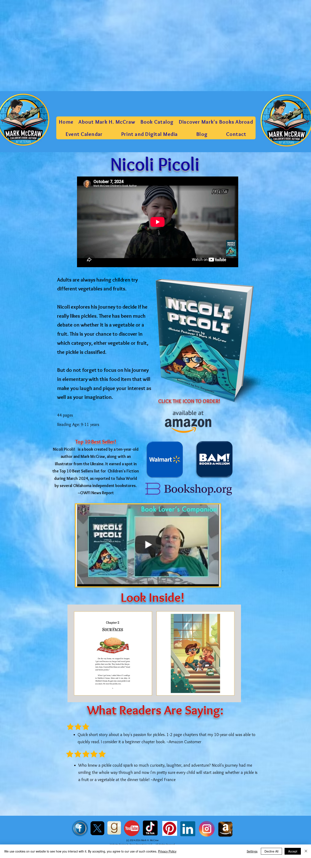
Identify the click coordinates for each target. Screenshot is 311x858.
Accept (292, 851)
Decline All (271, 851)
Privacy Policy (167, 851)
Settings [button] (252, 851)
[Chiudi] (305, 851)
